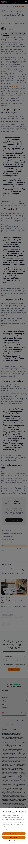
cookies (15, 830)
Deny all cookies (13, 837)
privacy (21, 830)
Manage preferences (13, 840)
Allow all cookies (13, 833)
